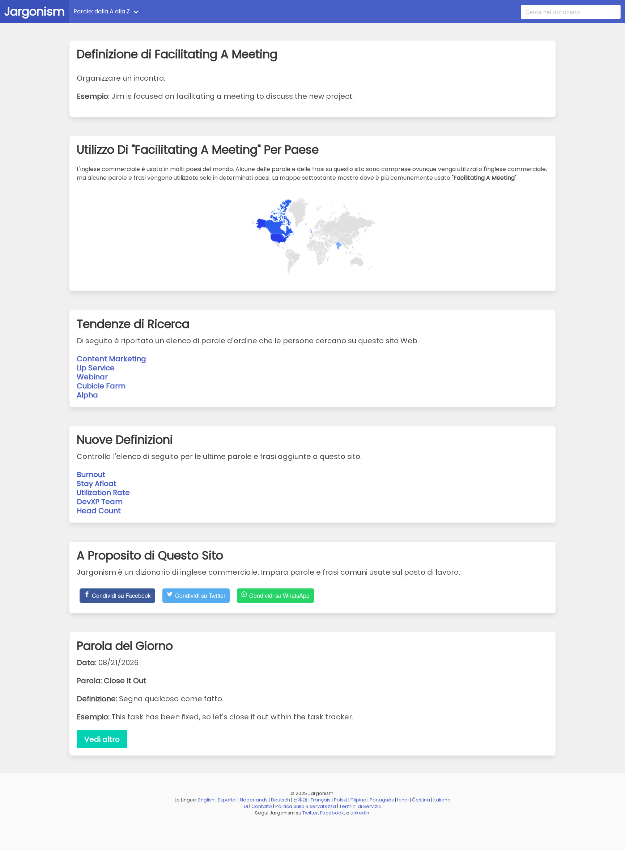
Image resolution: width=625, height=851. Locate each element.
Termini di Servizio (360, 806)
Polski (340, 799)
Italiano (442, 799)
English (206, 799)
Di (246, 806)
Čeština (421, 799)
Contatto (261, 806)
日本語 (300, 799)
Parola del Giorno (173, 11)
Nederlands (254, 799)
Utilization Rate (103, 493)
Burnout (91, 474)
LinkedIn (359, 812)
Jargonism (34, 11)
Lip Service (96, 368)
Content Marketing (111, 359)
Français (321, 799)
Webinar (92, 377)
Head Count (99, 511)
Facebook (332, 812)
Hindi (403, 799)
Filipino (358, 799)
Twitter (310, 812)
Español (227, 799)
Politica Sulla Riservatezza (305, 806)
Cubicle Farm (101, 386)
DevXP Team (100, 502)
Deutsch (280, 799)
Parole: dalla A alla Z (101, 11)
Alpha (87, 395)
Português (382, 799)
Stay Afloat (96, 483)
